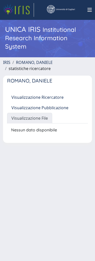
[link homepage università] (60, 10)
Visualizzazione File (29, 118)
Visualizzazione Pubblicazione (39, 108)
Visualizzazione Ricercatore (37, 97)
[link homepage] (18, 10)
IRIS (6, 62)
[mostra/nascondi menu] (89, 9)
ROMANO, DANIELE (34, 62)
